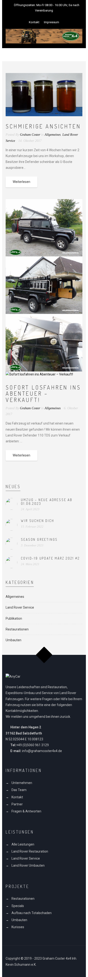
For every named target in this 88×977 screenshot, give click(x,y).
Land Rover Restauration (29, 851)
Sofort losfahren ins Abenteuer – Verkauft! (43, 393)
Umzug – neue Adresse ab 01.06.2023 (46, 501)
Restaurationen (17, 629)
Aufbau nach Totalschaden (31, 913)
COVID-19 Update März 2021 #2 (50, 558)
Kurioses (17, 927)
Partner (17, 804)
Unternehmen (21, 783)
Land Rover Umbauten (28, 865)
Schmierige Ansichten (43, 126)
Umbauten (13, 640)
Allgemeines (53, 134)
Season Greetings (39, 539)
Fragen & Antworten (26, 811)
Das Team (19, 790)
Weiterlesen (21, 182)
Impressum (51, 22)
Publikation (14, 618)
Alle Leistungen (22, 844)
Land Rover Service (20, 607)
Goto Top (44, 655)
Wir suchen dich (37, 521)
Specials (17, 906)
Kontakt (34, 22)
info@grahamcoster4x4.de (42, 751)
